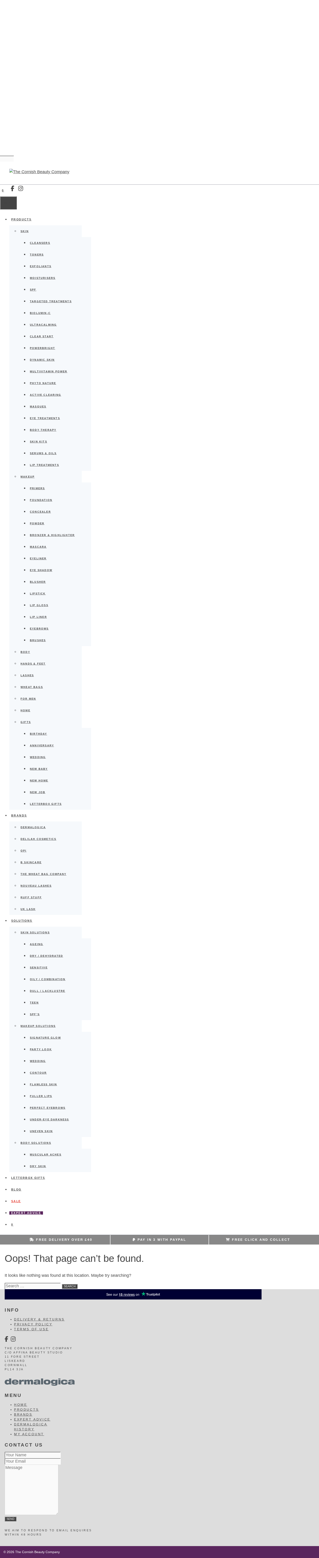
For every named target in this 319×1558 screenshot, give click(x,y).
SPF (33, 289)
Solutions (21, 920)
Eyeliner (38, 558)
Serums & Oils (43, 453)
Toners (37, 254)
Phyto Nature (43, 383)
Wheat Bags (32, 687)
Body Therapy (43, 429)
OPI (24, 850)
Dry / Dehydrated (46, 955)
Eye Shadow (41, 570)
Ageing (36, 944)
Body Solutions (36, 1142)
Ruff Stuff (31, 897)
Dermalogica (33, 827)
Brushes (38, 640)
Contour (38, 1072)
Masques (38, 406)
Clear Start (41, 336)
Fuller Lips (41, 1096)
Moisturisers (42, 278)
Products (21, 219)
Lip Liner (38, 616)
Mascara (38, 546)
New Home (39, 780)
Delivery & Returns (39, 1319)
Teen (34, 1002)
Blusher (38, 581)
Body (25, 652)
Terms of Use (31, 1329)
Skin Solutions (35, 932)
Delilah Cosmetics (38, 839)
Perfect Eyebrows (47, 1107)
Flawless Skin (43, 1084)
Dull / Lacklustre (47, 990)
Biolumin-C (40, 313)
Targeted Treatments (51, 301)
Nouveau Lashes (36, 885)
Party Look (41, 1049)
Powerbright (42, 348)
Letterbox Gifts (46, 803)
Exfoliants (40, 266)
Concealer (40, 511)
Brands (19, 815)
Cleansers (40, 242)
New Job (37, 792)
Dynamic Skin (42, 359)
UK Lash (28, 909)
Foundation (41, 500)
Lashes (27, 675)
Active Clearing (45, 394)
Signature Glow (45, 1037)
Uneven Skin (41, 1131)
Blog (16, 1189)
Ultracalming (43, 324)
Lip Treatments (44, 465)
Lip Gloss (39, 605)
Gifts (26, 722)
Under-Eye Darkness (49, 1119)
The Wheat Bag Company (43, 874)
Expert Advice (26, 1213)
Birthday (38, 733)
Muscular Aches (45, 1154)
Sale (16, 1201)
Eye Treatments (45, 418)
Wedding (38, 757)
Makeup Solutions (38, 1026)
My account (29, 1434)
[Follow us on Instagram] (21, 188)
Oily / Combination (48, 979)
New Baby (39, 768)
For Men (28, 698)
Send (10, 1519)
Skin (25, 231)
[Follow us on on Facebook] (12, 188)
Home (25, 710)
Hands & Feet (33, 663)
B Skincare (31, 862)
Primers (37, 488)
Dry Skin (38, 1166)
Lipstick (38, 593)
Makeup (28, 476)
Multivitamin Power (48, 371)
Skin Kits (38, 441)
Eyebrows (39, 628)
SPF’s (35, 1014)
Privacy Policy (33, 1324)
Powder (37, 523)
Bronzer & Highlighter (52, 535)
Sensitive (39, 967)
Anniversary (42, 745)
